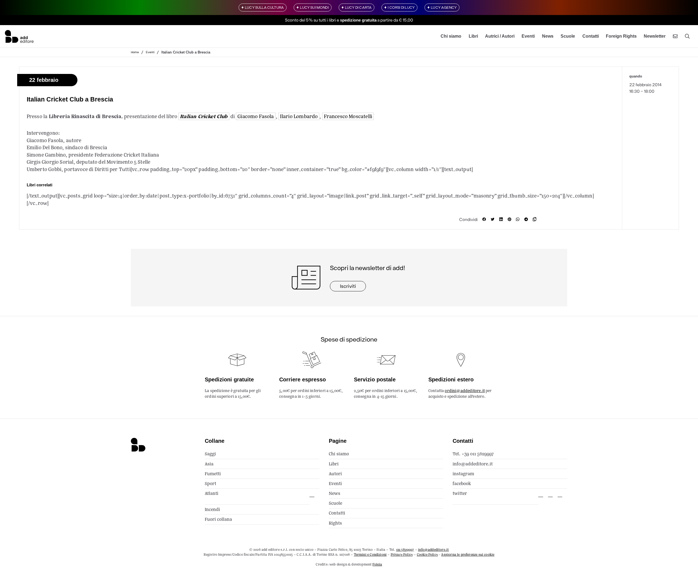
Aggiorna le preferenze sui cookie (467, 554)
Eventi (528, 36)
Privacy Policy (402, 554)
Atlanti (211, 493)
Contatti (590, 36)
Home (135, 52)
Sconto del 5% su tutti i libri (310, 19)
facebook (462, 483)
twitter (460, 493)
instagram (463, 474)
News (547, 36)
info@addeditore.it (473, 464)
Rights (335, 523)
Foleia (377, 564)
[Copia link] (536, 219)
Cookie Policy (427, 554)
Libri (473, 36)
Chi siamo (451, 36)
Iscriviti (348, 286)
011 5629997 (405, 549)
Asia (209, 464)
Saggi (210, 454)
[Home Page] (19, 36)
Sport (210, 483)
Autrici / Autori (500, 36)
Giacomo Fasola (255, 116)
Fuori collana (218, 519)
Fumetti (213, 474)
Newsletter (655, 36)
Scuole (568, 36)
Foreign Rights (621, 36)
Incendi (212, 509)
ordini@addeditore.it (465, 390)
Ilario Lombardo (299, 116)
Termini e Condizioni (370, 554)
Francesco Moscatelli (348, 116)
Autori (335, 474)
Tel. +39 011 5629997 (473, 454)
